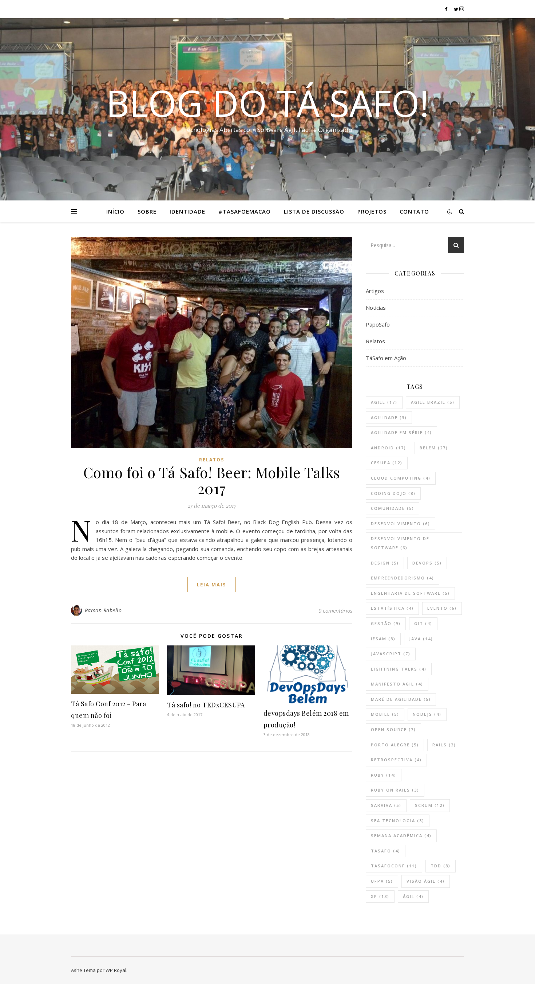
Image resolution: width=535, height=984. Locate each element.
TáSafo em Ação (386, 358)
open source (393, 729)
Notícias (376, 307)
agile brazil (433, 402)
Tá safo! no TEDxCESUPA (206, 704)
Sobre (147, 211)
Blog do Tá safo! (267, 103)
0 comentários (335, 610)
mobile (385, 714)
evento (442, 608)
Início (115, 211)
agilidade (389, 417)
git (423, 623)
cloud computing (401, 478)
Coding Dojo (393, 493)
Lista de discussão (314, 211)
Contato (414, 211)
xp (380, 896)
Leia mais (211, 584)
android (388, 447)
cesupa (387, 462)
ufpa (382, 881)
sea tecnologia (397, 820)
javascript (391, 653)
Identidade (187, 211)
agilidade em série (401, 432)
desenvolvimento (400, 523)
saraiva (386, 805)
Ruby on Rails (395, 790)
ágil (413, 896)
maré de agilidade (401, 699)
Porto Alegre (395, 744)
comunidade (392, 508)
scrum (430, 805)
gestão (386, 623)
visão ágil (426, 881)
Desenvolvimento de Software (400, 543)
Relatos (211, 460)
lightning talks (399, 669)
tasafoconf (394, 865)
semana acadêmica (401, 835)
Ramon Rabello (103, 610)
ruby (383, 775)
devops (427, 563)
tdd (441, 865)
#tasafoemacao (244, 211)
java (421, 638)
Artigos (375, 290)
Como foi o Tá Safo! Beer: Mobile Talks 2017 (211, 480)
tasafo (385, 851)
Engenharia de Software (410, 593)
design (385, 563)
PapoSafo (378, 324)
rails (444, 744)
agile (384, 402)
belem (434, 447)
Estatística (392, 608)
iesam (383, 638)
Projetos (372, 211)
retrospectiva (396, 759)
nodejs (427, 714)
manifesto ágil (397, 684)
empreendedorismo (402, 578)
